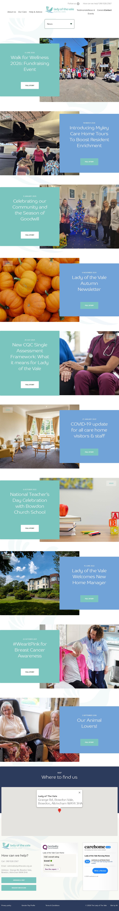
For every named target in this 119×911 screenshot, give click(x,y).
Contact (108, 10)
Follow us (72, 3)
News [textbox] (50, 24)
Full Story (29, 85)
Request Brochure (19, 888)
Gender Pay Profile (28, 905)
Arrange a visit (19, 880)
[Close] (79, 792)
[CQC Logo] (50, 849)
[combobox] (59, 24)
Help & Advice (35, 12)
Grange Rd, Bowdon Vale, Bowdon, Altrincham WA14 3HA (16, 871)
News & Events (91, 12)
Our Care (22, 12)
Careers (100, 10)
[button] (59, 811)
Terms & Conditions (53, 905)
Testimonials (82, 10)
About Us (11, 12)
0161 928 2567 (12, 861)
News (111, 43)
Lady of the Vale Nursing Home (97, 856)
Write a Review (100, 871)
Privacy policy (6, 905)
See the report (50, 869)
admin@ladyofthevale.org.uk (19, 866)
